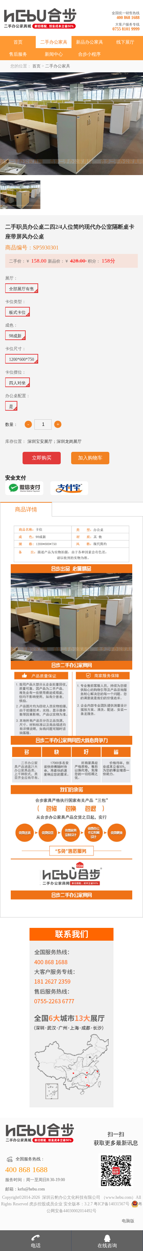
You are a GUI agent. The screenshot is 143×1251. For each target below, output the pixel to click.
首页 (18, 42)
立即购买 (41, 457)
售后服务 (18, 54)
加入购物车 (90, 457)
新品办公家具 (89, 42)
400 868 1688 (128, 17)
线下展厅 (125, 42)
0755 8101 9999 (126, 29)
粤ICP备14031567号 (111, 1204)
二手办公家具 (53, 42)
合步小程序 (89, 54)
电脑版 (128, 1220)
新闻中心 (54, 54)
